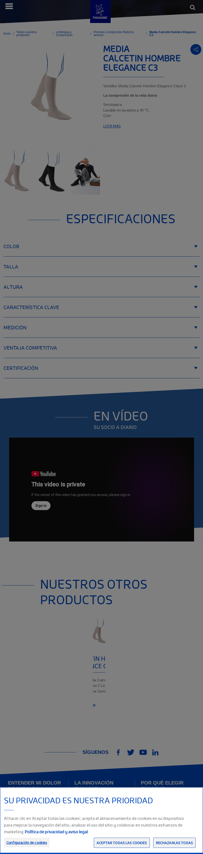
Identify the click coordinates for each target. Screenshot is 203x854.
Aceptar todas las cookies (122, 842)
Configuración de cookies (26, 842)
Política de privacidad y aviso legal (56, 832)
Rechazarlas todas (174, 842)
